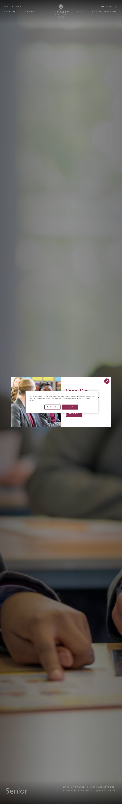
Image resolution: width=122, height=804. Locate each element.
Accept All (69, 407)
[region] (61, 402)
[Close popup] (106, 381)
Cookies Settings (52, 407)
